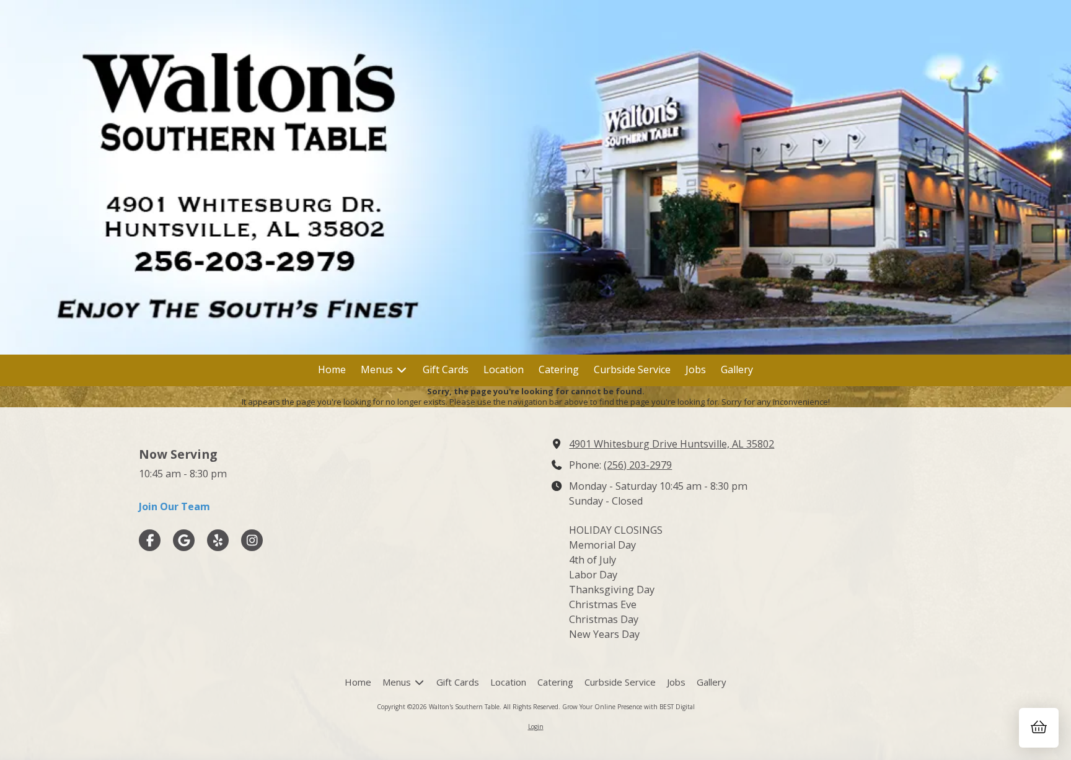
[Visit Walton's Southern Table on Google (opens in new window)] (184, 540)
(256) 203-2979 (638, 465)
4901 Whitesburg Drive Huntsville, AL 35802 (671, 444)
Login (536, 726)
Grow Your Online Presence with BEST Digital (628, 706)
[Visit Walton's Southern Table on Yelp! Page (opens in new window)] (218, 540)
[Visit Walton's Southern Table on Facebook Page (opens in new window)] (150, 540)
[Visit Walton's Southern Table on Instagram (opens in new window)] (252, 540)
